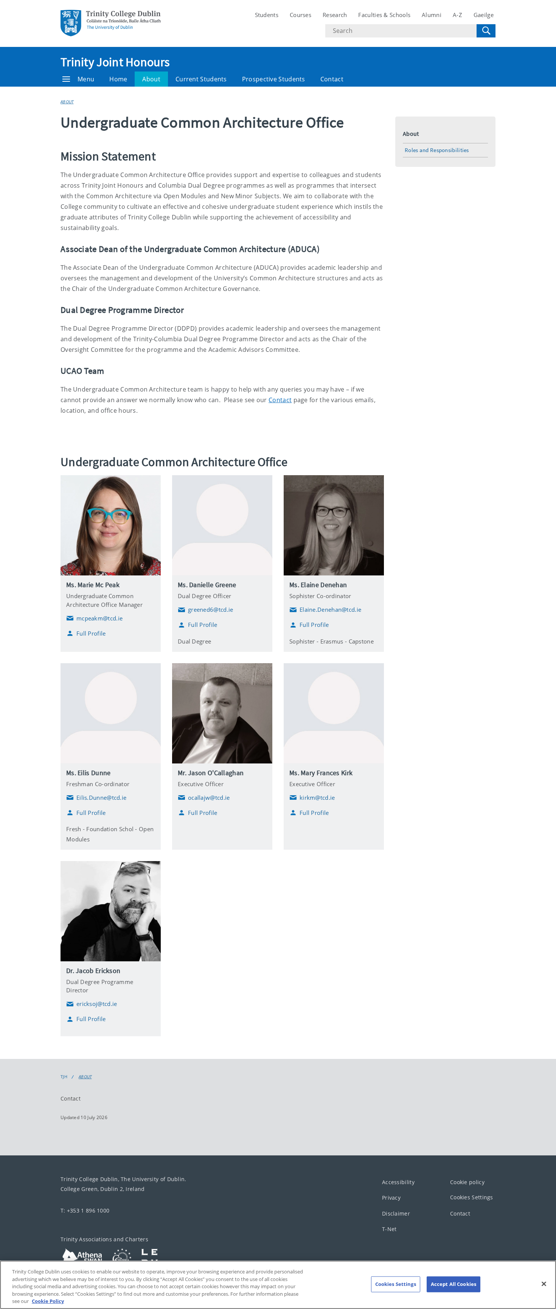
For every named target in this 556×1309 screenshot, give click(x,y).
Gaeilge (484, 15)
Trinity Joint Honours (115, 62)
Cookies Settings (471, 1197)
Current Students (201, 79)
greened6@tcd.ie (205, 610)
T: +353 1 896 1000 (85, 1210)
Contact (331, 79)
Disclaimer (396, 1213)
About (151, 79)
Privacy (391, 1197)
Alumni (431, 15)
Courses (300, 15)
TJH (64, 1076)
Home (118, 79)
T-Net (389, 1229)
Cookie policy (467, 1182)
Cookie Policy (48, 1301)
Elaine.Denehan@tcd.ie (325, 610)
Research (335, 15)
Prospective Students (273, 79)
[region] (278, 1285)
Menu (86, 79)
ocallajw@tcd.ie (204, 797)
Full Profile (91, 633)
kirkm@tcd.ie (312, 797)
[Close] (544, 1284)
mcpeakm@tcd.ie (94, 618)
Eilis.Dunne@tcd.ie (96, 797)
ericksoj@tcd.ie (91, 1004)
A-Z (457, 15)
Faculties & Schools (384, 15)
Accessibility (398, 1182)
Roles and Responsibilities (437, 150)
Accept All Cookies (453, 1284)
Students (266, 15)
